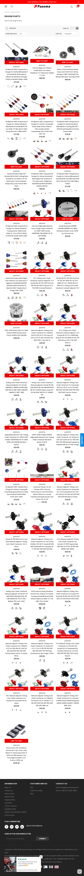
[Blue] (42, 242)
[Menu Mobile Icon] (6, 6)
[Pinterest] (17, 827)
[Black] (16, 86)
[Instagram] (12, 827)
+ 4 (24, 86)
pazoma (16, 67)
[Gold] (34, 140)
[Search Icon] (12, 6)
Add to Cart (42, 61)
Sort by (59, 34)
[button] (41, 856)
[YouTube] (22, 827)
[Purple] (8, 138)
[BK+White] (20, 86)
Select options (16, 62)
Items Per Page (11, 34)
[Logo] (42, 6)
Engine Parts (15, 12)
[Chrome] (8, 86)
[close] (79, 2)
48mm (38, 477)
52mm (45, 477)
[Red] (38, 140)
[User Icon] (72, 6)
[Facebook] (6, 827)
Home (7, 12)
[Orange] (12, 86)
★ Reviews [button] (82, 440)
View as (66, 28)
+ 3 (50, 141)
